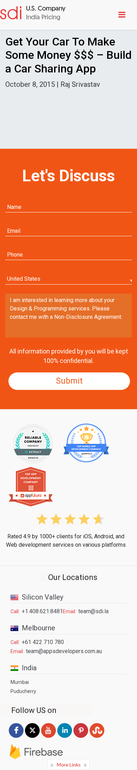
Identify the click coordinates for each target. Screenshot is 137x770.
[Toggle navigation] (123, 14)
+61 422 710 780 (43, 642)
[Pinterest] (81, 738)
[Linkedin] (64, 738)
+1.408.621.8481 (42, 611)
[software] (33, 14)
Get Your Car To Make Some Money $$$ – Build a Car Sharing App (68, 55)
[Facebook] (16, 737)
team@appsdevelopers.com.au (64, 651)
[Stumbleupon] (97, 738)
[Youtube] (48, 738)
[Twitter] (32, 737)
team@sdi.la (93, 611)
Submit (69, 381)
